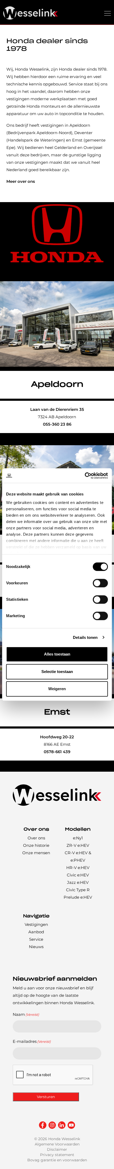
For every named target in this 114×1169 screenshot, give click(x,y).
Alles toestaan (57, 654)
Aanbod (36, 931)
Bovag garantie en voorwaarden (57, 1160)
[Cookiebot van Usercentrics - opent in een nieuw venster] (85, 475)
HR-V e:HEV (77, 867)
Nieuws (36, 946)
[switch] (100, 583)
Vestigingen (36, 924)
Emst (57, 712)
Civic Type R (78, 889)
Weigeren (57, 688)
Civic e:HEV (78, 874)
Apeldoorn (57, 384)
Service (36, 939)
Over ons (36, 837)
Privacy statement (57, 1154)
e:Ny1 (78, 837)
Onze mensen (36, 852)
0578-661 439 (57, 751)
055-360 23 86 (57, 424)
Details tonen (85, 637)
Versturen (46, 1096)
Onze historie (36, 845)
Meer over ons (20, 181)
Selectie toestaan (57, 671)
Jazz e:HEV (78, 882)
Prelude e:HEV (78, 897)
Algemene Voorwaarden (57, 1144)
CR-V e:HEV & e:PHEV (78, 856)
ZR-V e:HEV (78, 845)
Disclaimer (57, 1149)
